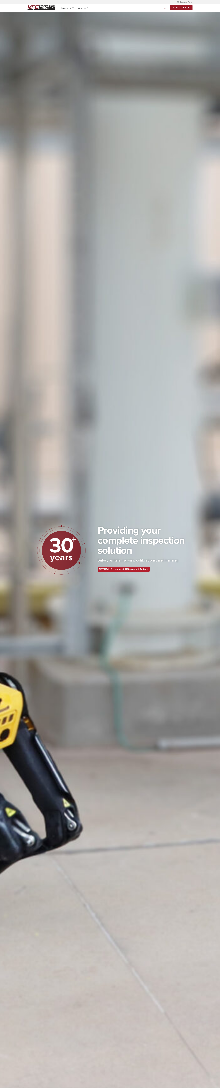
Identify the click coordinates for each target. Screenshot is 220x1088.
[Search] (164, 8)
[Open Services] (87, 8)
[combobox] (144, 8)
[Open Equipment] (73, 8)
